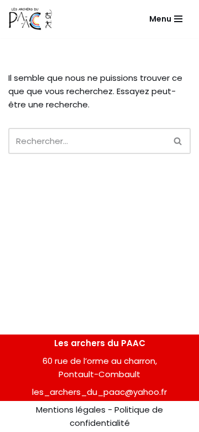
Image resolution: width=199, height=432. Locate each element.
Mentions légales (71, 409)
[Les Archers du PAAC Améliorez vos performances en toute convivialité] (30, 19)
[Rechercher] (178, 141)
